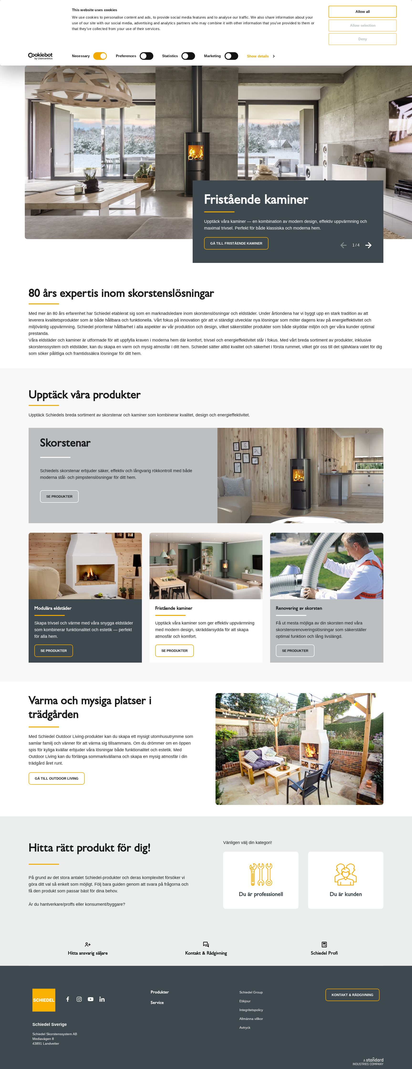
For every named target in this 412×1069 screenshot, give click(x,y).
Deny (362, 39)
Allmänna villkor (251, 1019)
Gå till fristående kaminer (236, 243)
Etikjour (245, 1001)
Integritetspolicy (251, 1010)
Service (157, 1002)
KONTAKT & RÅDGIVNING (352, 995)
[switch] (146, 56)
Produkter (160, 992)
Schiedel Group (251, 992)
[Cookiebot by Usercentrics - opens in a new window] (40, 56)
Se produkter (59, 496)
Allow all (362, 12)
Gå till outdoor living (56, 778)
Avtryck (244, 1027)
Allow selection (363, 25)
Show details (258, 56)
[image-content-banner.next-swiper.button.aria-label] (368, 245)
